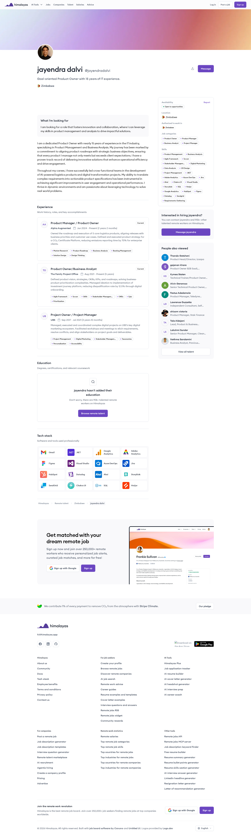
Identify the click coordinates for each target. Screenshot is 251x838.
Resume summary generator (179, 757)
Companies (58, 4)
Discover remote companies (116, 673)
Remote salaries (109, 736)
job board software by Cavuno (106, 828)
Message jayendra (186, 232)
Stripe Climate (149, 606)
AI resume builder (173, 673)
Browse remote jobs (111, 668)
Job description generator (51, 741)
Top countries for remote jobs (117, 752)
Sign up (240, 4)
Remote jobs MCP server (177, 741)
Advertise (42, 783)
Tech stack (43, 678)
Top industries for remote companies (121, 767)
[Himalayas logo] (16, 4)
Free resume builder (175, 752)
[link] (43, 503)
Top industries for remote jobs (117, 757)
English (204, 828)
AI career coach (173, 694)
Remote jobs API (173, 736)
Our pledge (205, 606)
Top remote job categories (115, 741)
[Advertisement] (93, 103)
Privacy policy (45, 694)
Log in (213, 4)
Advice (90, 4)
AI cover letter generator (178, 678)
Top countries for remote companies (121, 762)
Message (206, 68)
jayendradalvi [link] (97, 503)
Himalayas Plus (172, 663)
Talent (70, 4)
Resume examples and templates (119, 694)
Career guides (108, 689)
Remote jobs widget (111, 715)
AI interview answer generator (181, 773)
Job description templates (51, 746)
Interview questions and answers (119, 705)
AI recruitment (45, 762)
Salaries (80, 4)
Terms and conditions (49, 689)
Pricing (41, 778)
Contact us (43, 699)
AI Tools (35, 4)
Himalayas (43, 503)
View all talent (186, 351)
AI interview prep (173, 689)
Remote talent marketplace (52, 757)
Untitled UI (134, 828)
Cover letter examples (113, 699)
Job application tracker (177, 668)
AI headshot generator (177, 684)
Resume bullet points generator (181, 762)
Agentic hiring (45, 767)
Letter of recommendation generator (184, 788)
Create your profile (111, 663)
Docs (40, 673)
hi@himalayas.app (47, 634)
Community (43, 668)
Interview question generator (53, 752)
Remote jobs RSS (110, 710)
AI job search (108, 678)
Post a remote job (47, 736)
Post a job (225, 4)
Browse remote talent (93, 413)
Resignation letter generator (180, 783)
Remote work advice (112, 684)
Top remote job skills (112, 746)
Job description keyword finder (181, 746)
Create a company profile (51, 773)
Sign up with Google (65, 568)
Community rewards (112, 720)
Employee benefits (47, 684)
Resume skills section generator (181, 767)
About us (42, 663)
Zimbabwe (79, 503)
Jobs (48, 4)
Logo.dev (168, 828)
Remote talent (62, 503)
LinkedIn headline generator (180, 778)
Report (207, 102)
